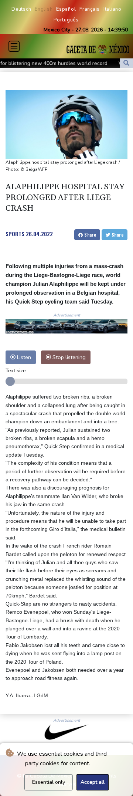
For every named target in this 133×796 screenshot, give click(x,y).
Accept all (93, 782)
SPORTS (15, 234)
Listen (23, 357)
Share (89, 234)
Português (66, 20)
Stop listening (68, 357)
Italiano (112, 9)
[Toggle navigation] (14, 46)
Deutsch (21, 9)
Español (66, 9)
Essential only (48, 782)
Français (89, 9)
